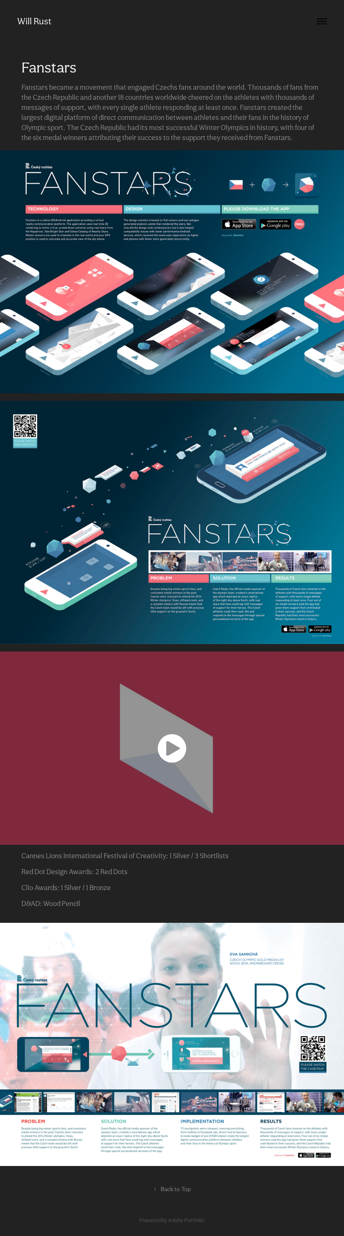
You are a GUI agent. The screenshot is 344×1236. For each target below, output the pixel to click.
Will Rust (34, 21)
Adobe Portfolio (186, 1220)
